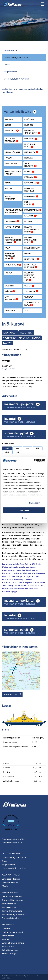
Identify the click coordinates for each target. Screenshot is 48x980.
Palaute (5, 939)
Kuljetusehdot (10, 71)
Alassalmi (9, 119)
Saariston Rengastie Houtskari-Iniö (29, 276)
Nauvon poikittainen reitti (30, 239)
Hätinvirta (30, 152)
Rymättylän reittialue (30, 266)
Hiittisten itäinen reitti (32, 132)
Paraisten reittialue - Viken (10, 255)
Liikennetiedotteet (10, 882)
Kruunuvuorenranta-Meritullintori (13, 211)
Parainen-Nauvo (32, 248)
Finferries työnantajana (13, 896)
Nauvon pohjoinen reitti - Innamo (13, 239)
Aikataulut (10, 332)
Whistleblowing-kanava (13, 943)
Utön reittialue (11, 298)
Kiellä (24, 518)
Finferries (8, 924)
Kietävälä (30, 177)
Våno (26, 311)
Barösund (29, 119)
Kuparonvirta (32, 210)
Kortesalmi (31, 196)
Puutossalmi (31, 259)
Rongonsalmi (12, 265)
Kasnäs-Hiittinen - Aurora (13, 173)
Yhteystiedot (8, 935)
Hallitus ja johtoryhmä (12, 932)
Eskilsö (8, 125)
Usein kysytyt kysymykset (16, 78)
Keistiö (28, 172)
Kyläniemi (30, 216)
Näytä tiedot (34, 503)
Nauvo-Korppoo (13, 227)
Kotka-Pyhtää (29, 203)
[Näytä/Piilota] (38, 404)
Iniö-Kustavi (7, 92)
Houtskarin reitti (30, 145)
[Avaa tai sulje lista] (34, 112)
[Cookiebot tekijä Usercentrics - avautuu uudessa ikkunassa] (34, 460)
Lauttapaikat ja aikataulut (16, 57)
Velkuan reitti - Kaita (31, 303)
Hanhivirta (11, 131)
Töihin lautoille (9, 907)
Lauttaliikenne (10, 50)
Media (5, 886)
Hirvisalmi (30, 139)
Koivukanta (31, 183)
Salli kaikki (24, 510)
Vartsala (28, 297)
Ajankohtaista (11, 874)
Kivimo (8, 183)
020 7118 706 (8, 369)
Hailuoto (28, 125)
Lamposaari (11, 221)
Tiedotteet (26, 332)
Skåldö (9, 291)
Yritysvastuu (8, 946)
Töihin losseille (9, 903)
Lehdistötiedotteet (11, 879)
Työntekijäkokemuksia (12, 900)
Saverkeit (9, 286)
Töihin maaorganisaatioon (14, 914)
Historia (6, 928)
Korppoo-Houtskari (29, 189)
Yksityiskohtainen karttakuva (21, 338)
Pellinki (27, 253)
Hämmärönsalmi (12, 152)
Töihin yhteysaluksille (12, 911)
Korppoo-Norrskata (10, 197)
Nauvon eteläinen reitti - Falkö (32, 229)
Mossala (28, 221)
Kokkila (8, 188)
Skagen (28, 286)
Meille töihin (10, 892)
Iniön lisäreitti (30, 165)
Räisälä (8, 273)
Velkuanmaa (11, 311)
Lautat (7, 343)
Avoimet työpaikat (10, 918)
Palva (7, 248)
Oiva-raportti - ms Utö (12, 842)
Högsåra (28, 158)
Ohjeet (7, 64)
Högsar (8, 158)
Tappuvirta (30, 291)
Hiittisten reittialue (11, 140)
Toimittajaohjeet (10, 950)
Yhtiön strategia (9, 953)
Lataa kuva (10, 694)
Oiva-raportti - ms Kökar (13, 839)
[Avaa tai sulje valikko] (42, 4)
